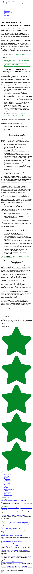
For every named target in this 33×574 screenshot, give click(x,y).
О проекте (6, 14)
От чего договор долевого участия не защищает (14, 566)
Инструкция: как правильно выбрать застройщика (14, 550)
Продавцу (6, 476)
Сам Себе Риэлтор (9, 480)
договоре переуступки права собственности (14, 114)
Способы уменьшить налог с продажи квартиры (14, 515)
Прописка (6, 493)
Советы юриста (8, 495)
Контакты (6, 15)
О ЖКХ (6, 490)
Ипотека (6, 487)
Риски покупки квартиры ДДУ (9, 546)
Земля (5, 486)
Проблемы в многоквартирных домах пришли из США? (16, 522)
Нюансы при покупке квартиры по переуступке (17, 66)
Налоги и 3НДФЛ (9, 489)
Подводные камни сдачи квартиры (10, 528)
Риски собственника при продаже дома (11, 535)
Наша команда (8, 12)
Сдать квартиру (8, 482)
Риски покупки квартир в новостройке (11, 541)
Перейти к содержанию (7, 1)
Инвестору (7, 477)
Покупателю (7, 474)
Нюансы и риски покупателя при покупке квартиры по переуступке (15, 63)
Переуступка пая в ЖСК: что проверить (12, 562)
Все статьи (7, 11)
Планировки (7, 492)
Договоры (6, 484)
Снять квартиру (8, 483)
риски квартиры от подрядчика (19, 54)
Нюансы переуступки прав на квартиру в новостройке (16, 556)
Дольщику (7, 479)
